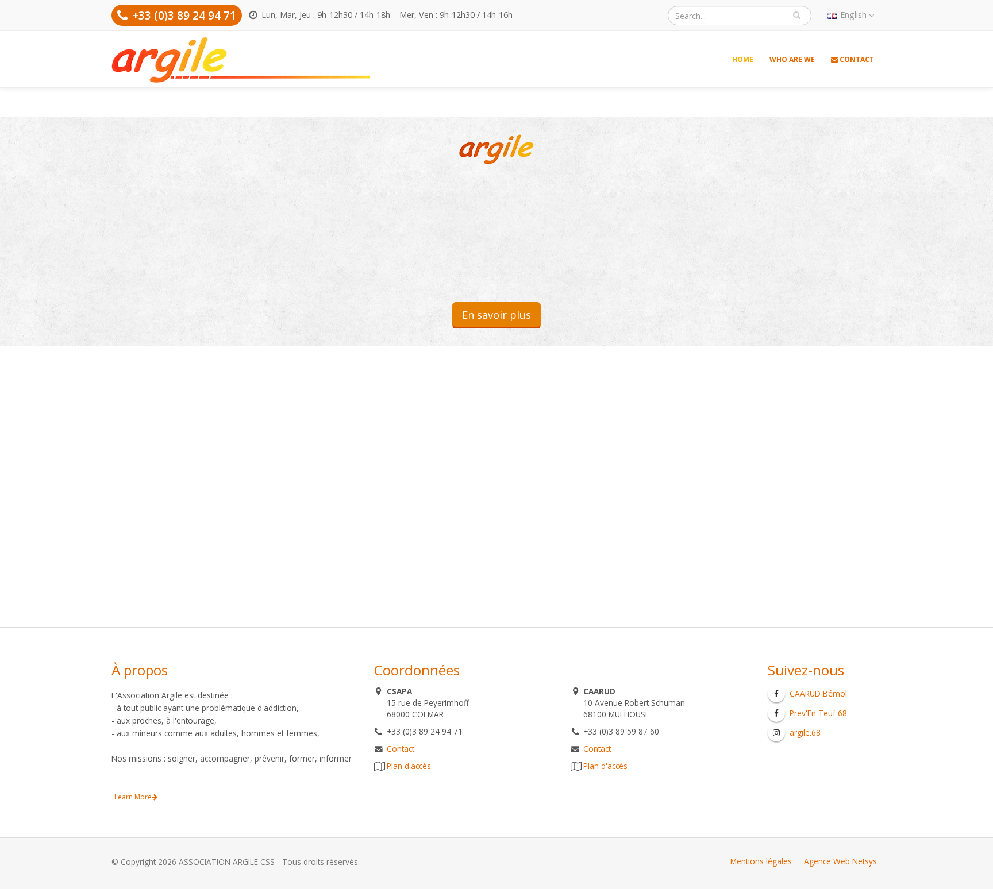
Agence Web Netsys (840, 861)
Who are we (792, 59)
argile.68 (805, 732)
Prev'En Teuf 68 (818, 713)
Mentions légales (761, 861)
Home (742, 59)
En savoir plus (496, 315)
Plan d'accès (409, 765)
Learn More (133, 797)
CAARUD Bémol (818, 693)
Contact (856, 59)
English (853, 14)
